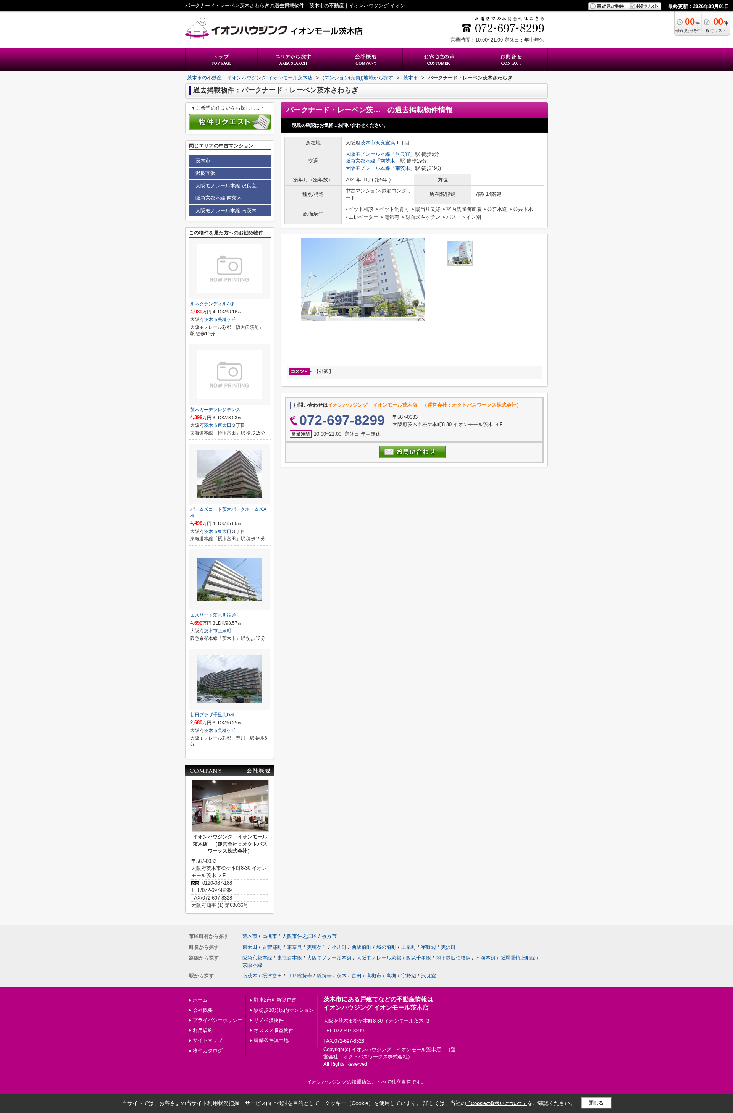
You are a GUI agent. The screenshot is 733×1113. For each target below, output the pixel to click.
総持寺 (324, 976)
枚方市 (329, 936)
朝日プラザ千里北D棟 (212, 714)
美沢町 (448, 947)
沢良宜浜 (385, 142)
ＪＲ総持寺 (299, 976)
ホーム (200, 1000)
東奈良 (294, 947)
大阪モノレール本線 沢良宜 (226, 186)
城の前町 (386, 947)
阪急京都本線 (360, 161)
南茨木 (387, 161)
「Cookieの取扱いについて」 (496, 1103)
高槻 (391, 976)
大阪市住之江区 (299, 936)
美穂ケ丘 (227, 319)
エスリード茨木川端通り (215, 615)
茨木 (342, 976)
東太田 (224, 425)
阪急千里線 (418, 958)
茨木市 (367, 142)
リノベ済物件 (269, 1020)
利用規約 (203, 1030)
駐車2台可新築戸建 (275, 1000)
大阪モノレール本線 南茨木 (226, 210)
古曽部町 (272, 947)
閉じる (596, 1103)
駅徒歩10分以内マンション (284, 1010)
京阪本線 (252, 965)
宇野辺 (428, 947)
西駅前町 (361, 947)
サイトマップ (208, 1040)
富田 (357, 976)
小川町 (339, 947)
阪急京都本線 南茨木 (218, 198)
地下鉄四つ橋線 (453, 958)
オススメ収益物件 (274, 1030)
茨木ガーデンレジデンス (215, 409)
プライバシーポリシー (217, 1020)
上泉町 (224, 630)
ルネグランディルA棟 (212, 304)
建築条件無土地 (271, 1040)
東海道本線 (289, 958)
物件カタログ (208, 1050)
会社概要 (203, 1010)
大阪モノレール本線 (368, 154)
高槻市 (269, 936)
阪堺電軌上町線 (518, 958)
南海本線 (486, 958)
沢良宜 (402, 154)
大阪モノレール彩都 (379, 958)
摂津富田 (272, 976)
